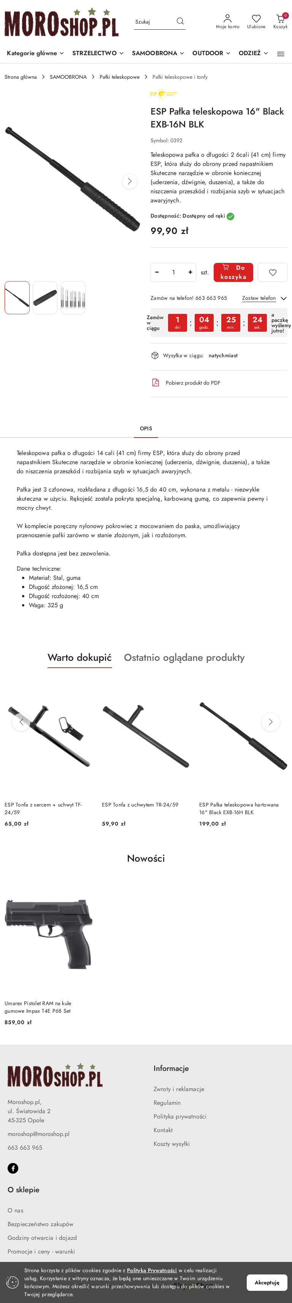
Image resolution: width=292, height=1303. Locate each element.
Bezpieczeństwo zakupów (41, 1224)
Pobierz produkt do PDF (193, 383)
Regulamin (167, 1102)
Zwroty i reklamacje (179, 1089)
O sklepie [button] (24, 1189)
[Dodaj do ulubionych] (272, 272)
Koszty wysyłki (172, 1143)
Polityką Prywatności (152, 1270)
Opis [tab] (146, 428)
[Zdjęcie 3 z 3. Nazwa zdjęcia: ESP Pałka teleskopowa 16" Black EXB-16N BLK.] (73, 297)
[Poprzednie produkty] (21, 722)
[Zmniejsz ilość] (156, 272)
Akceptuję (267, 1282)
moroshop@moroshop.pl (39, 1134)
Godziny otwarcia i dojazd (42, 1237)
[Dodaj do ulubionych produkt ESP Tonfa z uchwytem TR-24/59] (181, 686)
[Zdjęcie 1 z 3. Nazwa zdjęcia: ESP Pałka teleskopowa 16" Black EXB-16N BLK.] (17, 297)
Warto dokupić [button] (80, 657)
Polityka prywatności (180, 1116)
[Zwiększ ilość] (190, 272)
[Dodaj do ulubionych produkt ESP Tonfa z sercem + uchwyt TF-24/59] (84, 686)
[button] (36, 54)
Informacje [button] (171, 1068)
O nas (15, 1210)
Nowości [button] (146, 858)
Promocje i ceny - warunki (41, 1251)
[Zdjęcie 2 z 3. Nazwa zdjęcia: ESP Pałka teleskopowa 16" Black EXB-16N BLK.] (45, 297)
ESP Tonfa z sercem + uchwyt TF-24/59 (43, 808)
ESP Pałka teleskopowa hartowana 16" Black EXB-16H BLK (239, 808)
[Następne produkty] (271, 722)
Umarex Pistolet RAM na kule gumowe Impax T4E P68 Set (38, 1007)
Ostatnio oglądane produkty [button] (184, 657)
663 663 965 (25, 1147)
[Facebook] (13, 1168)
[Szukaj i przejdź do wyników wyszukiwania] (180, 22)
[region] (219, 322)
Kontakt (163, 1130)
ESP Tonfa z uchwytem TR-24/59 (140, 804)
